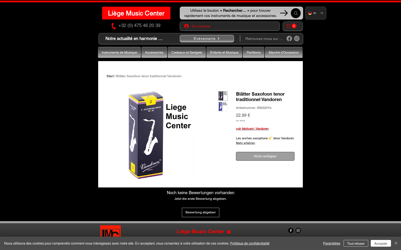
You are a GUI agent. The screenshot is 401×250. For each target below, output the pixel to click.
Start (110, 76)
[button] (292, 25)
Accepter (380, 243)
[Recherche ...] (296, 13)
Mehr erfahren (245, 143)
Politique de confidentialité (249, 243)
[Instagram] (296, 38)
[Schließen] (395, 243)
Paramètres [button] (331, 243)
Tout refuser (356, 243)
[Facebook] (289, 38)
